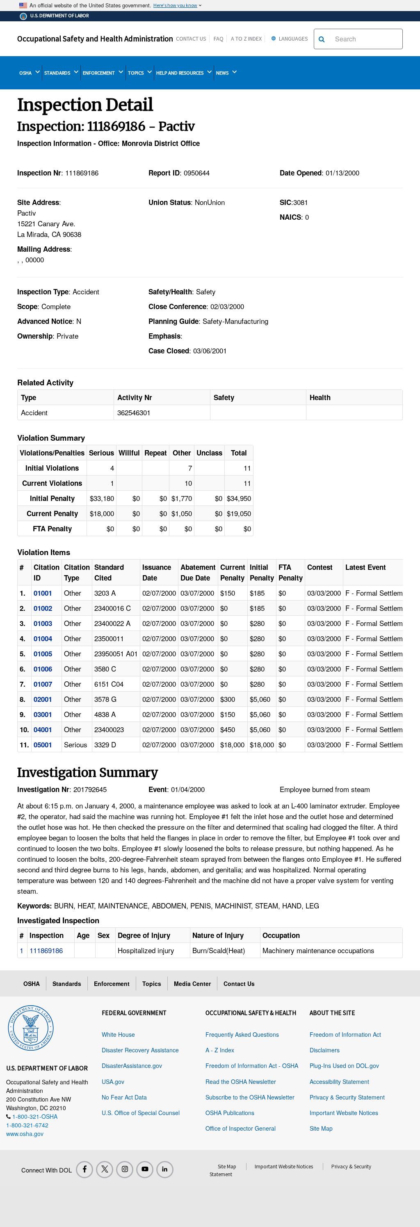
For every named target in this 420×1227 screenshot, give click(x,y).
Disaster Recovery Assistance (140, 1050)
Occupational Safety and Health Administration (95, 38)
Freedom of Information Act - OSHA (251, 1065)
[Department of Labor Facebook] (84, 1169)
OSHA (26, 73)
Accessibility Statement (339, 1081)
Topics (151, 983)
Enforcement (112, 983)
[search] (322, 39)
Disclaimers (325, 1050)
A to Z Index (246, 38)
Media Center (192, 983)
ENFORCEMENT (99, 73)
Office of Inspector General (240, 1128)
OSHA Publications (229, 1113)
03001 (43, 714)
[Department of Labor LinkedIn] (164, 1169)
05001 (43, 744)
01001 (43, 593)
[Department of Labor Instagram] (124, 1169)
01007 (43, 684)
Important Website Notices (344, 1113)
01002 (43, 608)
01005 (43, 653)
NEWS (223, 73)
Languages (293, 38)
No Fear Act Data (124, 1097)
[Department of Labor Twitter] (104, 1169)
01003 (43, 623)
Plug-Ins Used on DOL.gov (344, 1065)
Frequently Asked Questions (242, 1034)
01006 (43, 669)
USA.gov (113, 1081)
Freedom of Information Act (345, 1034)
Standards (66, 983)
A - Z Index (219, 1050)
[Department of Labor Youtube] (144, 1169)
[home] (30, 1026)
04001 (43, 729)
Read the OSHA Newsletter (240, 1081)
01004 (43, 638)
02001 (43, 699)
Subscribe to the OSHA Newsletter (249, 1097)
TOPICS (136, 73)
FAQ (219, 38)
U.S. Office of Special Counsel (141, 1113)
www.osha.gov (24, 1133)
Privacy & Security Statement (347, 1097)
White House (118, 1034)
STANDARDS (57, 73)
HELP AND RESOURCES (180, 73)
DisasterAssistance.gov (132, 1065)
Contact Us (191, 38)
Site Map (321, 1128)
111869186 (46, 950)
